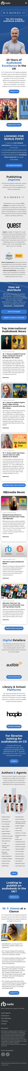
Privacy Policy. (23, 1063)
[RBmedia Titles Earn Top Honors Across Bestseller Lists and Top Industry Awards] (14, 591)
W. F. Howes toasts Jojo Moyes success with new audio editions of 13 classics (14, 455)
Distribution (5, 1016)
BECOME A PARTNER (14, 726)
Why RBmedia (6, 1018)
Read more (6, 377)
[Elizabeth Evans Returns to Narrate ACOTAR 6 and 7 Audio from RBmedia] (14, 503)
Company (4, 1021)
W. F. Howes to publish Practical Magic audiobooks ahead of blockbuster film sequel (14, 356)
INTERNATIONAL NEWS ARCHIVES (14, 485)
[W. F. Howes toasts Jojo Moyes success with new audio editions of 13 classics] (14, 441)
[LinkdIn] (3, 1054)
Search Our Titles (14, 124)
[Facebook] (8, 1054)
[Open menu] (26, 3)
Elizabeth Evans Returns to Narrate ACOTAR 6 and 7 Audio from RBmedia (14, 516)
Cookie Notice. (5, 1065)
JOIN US (14, 873)
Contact (3, 1024)
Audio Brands (5, 1013)
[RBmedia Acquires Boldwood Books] (14, 550)
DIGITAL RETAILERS (14, 311)
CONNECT (14, 761)
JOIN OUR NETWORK (14, 677)
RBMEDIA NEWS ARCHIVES (14, 628)
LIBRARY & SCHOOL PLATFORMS (14, 317)
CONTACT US (14, 91)
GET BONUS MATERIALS (14, 165)
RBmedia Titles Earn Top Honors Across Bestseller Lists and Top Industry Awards (13, 605)
